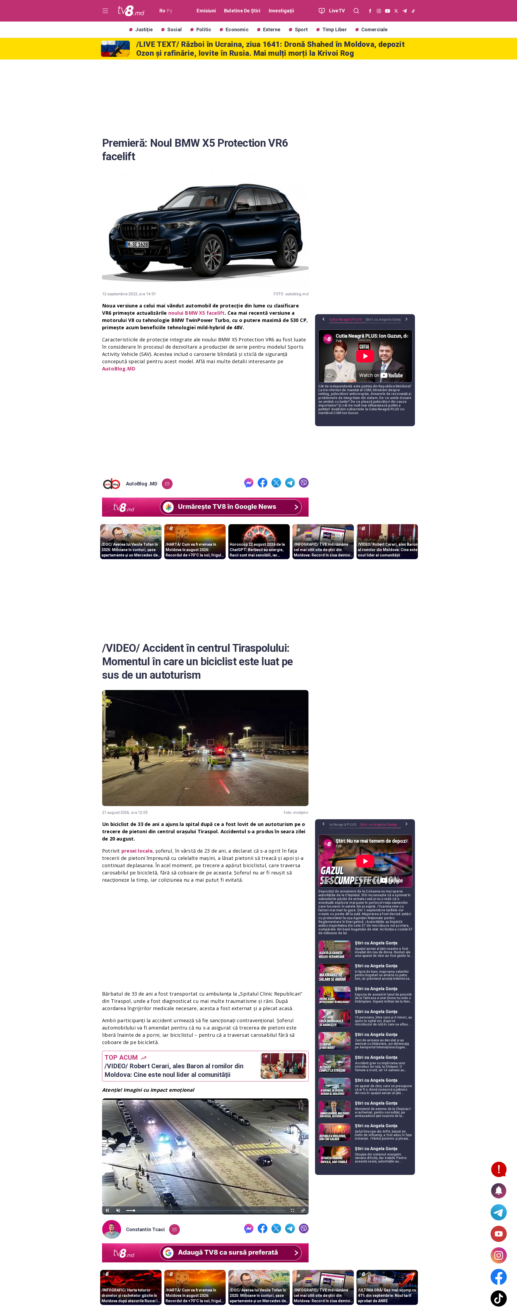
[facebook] (262, 484)
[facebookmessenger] (249, 484)
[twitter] (276, 484)
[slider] (205, 1210)
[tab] (347, 321)
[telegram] (290, 484)
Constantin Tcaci (145, 1229)
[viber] (304, 484)
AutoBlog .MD (142, 483)
